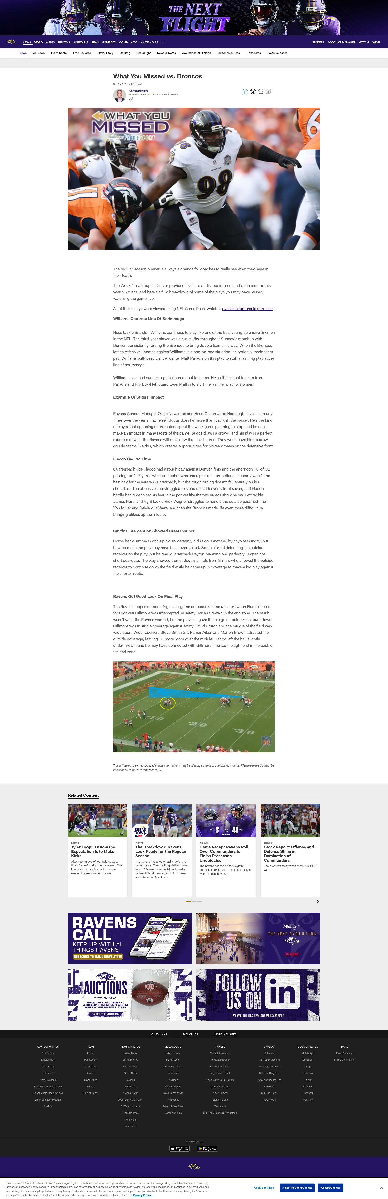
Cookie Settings (264, 1187)
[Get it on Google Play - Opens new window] (207, 1151)
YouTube (308, 1099)
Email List (308, 1059)
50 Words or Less (130, 1106)
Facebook (308, 1073)
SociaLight (130, 1086)
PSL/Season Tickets (220, 1066)
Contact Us (48, 1053)
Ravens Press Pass (173, 1106)
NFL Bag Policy (269, 1092)
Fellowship (48, 1073)
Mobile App (308, 1053)
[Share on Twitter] (253, 94)
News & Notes (130, 1092)
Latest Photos (130, 1059)
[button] (188, 901)
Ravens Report (173, 1086)
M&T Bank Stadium (269, 1059)
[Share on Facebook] (245, 94)
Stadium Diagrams (269, 1073)
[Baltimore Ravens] (194, 1168)
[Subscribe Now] (130, 938)
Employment (48, 1059)
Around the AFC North (130, 1099)
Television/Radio (173, 1112)
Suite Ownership (220, 1086)
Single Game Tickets (220, 1073)
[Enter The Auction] (130, 995)
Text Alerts (220, 1106)
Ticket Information (220, 1053)
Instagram (308, 1086)
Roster (90, 1053)
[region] (194, 1188)
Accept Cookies (331, 1187)
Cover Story (130, 1073)
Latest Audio (173, 1059)
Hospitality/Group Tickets (220, 1079)
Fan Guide (269, 1086)
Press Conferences (173, 1092)
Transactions (91, 1059)
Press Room (130, 1126)
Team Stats (91, 1066)
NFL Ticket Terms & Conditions (220, 1112)
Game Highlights (173, 1066)
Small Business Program (48, 1099)
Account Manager (220, 1059)
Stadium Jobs (48, 1079)
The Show (173, 1079)
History (91, 1086)
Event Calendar (344, 1053)
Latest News (130, 1053)
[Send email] (261, 94)
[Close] (381, 1187)
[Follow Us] (258, 995)
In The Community (344, 1059)
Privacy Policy (142, 1194)
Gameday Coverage (269, 1066)
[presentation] (318, 902)
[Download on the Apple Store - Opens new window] (179, 1149)
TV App (308, 1066)
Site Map (48, 1106)
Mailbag (130, 1079)
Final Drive (172, 1073)
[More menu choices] (163, 42)
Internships (48, 1066)
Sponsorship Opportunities (48, 1092)
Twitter (308, 1079)
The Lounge (173, 1099)
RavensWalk (269, 1099)
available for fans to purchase (247, 308)
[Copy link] (269, 92)
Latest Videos (173, 1053)
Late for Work (130, 1066)
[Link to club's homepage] (11, 42)
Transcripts (130, 1119)
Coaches (90, 1073)
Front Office (90, 1079)
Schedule (269, 1053)
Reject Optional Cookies (297, 1187)
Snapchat (308, 1092)
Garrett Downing (138, 90)
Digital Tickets (220, 1099)
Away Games (220, 1092)
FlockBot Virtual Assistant (48, 1086)
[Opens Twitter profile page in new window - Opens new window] (131, 99)
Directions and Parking (269, 1079)
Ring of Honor (90, 1092)
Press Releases (130, 1112)
